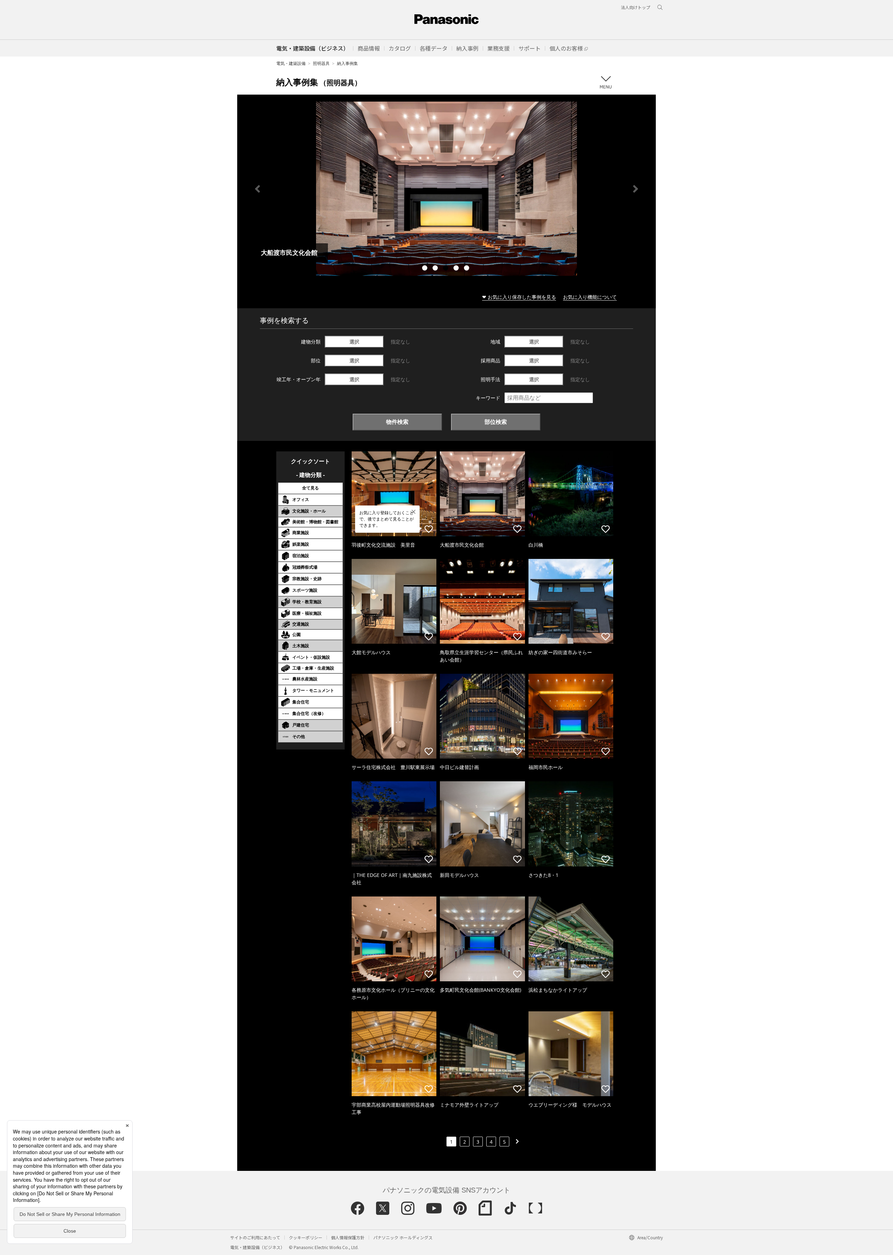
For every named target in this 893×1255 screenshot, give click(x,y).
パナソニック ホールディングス (403, 1237)
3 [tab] (446, 268)
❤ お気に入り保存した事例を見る (519, 297)
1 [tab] (425, 268)
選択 (354, 341)
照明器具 (321, 63)
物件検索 (397, 422)
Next (636, 189)
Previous (257, 189)
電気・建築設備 (291, 63)
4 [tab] (456, 268)
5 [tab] (467, 268)
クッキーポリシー (305, 1237)
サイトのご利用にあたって (255, 1237)
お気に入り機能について (590, 297)
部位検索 (496, 422)
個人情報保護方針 (348, 1237)
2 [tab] (436, 268)
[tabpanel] (446, 189)
